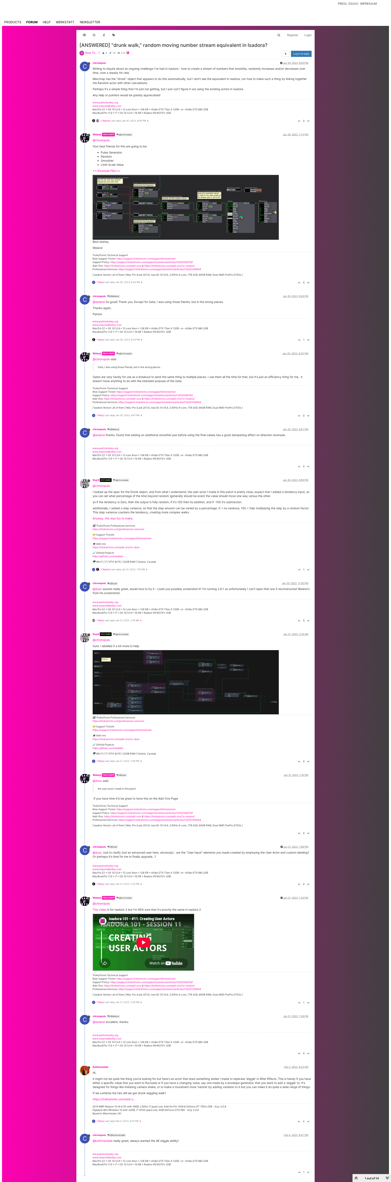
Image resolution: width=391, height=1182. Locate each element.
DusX (96, 480)
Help (47, 22)
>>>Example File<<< (106, 170)
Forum (32, 22)
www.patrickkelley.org (105, 102)
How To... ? (92, 52)
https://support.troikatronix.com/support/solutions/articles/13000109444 (159, 269)
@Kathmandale (117, 1135)
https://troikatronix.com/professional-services (118, 529)
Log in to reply (301, 53)
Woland (97, 134)
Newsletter (90, 22)
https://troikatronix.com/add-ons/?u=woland (169, 265)
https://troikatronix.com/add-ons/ (122, 265)
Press (342, 3)
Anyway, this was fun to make (112, 518)
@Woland (114, 296)
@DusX (113, 583)
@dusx (97, 589)
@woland (99, 302)
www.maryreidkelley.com (106, 105)
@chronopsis (125, 134)
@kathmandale (103, 1140)
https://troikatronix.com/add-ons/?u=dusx (115, 547)
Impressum (368, 3)
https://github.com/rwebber (107, 556)
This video (99, 909)
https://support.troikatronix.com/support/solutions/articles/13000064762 (151, 262)
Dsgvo (353, 3)
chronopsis (99, 62)
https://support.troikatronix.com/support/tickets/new (146, 258)
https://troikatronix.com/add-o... (114, 1099)
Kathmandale (100, 1066)
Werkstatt (65, 22)
